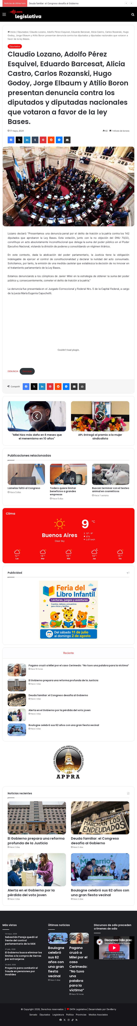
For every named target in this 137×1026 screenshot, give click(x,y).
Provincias (81, 1014)
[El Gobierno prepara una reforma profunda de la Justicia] (17, 685)
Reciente (68, 653)
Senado (33, 1014)
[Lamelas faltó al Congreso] (26, 474)
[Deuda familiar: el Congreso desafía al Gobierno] (17, 700)
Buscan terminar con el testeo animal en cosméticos (110, 489)
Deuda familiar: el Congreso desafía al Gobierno (54, 3)
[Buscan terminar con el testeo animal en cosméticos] (110, 474)
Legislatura (58, 1014)
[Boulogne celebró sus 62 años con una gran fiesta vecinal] (17, 729)
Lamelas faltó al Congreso (24, 488)
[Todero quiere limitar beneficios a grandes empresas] (68, 474)
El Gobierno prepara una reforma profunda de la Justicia (63, 680)
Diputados (23, 32)
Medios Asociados (98, 1014)
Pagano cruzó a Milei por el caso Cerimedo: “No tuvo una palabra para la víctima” (79, 665)
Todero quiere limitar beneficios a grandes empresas (63, 491)
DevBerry (111, 1009)
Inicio (13, 32)
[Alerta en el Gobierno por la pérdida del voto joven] (17, 715)
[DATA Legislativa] (25, 14)
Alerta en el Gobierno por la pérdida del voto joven (60, 710)
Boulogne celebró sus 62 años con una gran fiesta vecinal (64, 725)
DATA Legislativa (78, 1009)
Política (70, 1014)
